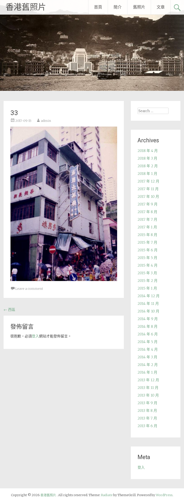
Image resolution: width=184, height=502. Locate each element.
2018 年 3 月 (147, 158)
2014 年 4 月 (148, 349)
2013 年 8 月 (147, 410)
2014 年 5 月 (148, 341)
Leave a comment (29, 289)
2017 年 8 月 (147, 212)
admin (46, 121)
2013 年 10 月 (148, 395)
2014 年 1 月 (147, 372)
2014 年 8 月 (148, 326)
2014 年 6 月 (148, 334)
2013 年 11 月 (148, 387)
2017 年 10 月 (148, 196)
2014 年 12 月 (149, 296)
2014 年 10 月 (148, 311)
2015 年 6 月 (148, 250)
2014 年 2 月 (148, 364)
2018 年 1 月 (147, 173)
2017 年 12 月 (148, 181)
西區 (9, 309)
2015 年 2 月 (148, 280)
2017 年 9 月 (148, 204)
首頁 (98, 7)
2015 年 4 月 (148, 265)
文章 (161, 7)
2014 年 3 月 (147, 357)
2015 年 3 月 (147, 273)
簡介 (118, 7)
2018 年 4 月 (148, 150)
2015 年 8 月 (147, 234)
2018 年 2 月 (148, 166)
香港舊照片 (26, 7)
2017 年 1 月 (147, 227)
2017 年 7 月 (147, 219)
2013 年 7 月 (147, 418)
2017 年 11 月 (148, 189)
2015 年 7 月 (147, 242)
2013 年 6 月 (147, 426)
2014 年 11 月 (148, 303)
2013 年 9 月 (147, 403)
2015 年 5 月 (147, 257)
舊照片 (139, 7)
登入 (35, 336)
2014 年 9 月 (148, 319)
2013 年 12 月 (148, 380)
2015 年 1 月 (147, 288)
